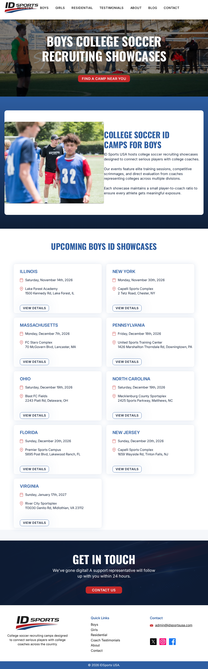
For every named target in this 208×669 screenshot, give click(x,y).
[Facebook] (172, 641)
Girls (94, 630)
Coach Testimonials (105, 640)
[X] (153, 641)
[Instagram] (162, 641)
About (95, 645)
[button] (44, 8)
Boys (94, 624)
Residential (99, 635)
